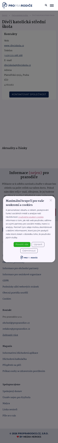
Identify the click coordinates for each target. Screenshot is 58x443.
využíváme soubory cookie (30, 217)
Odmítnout (29, 250)
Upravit (38, 244)
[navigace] (51, 5)
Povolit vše (22, 244)
